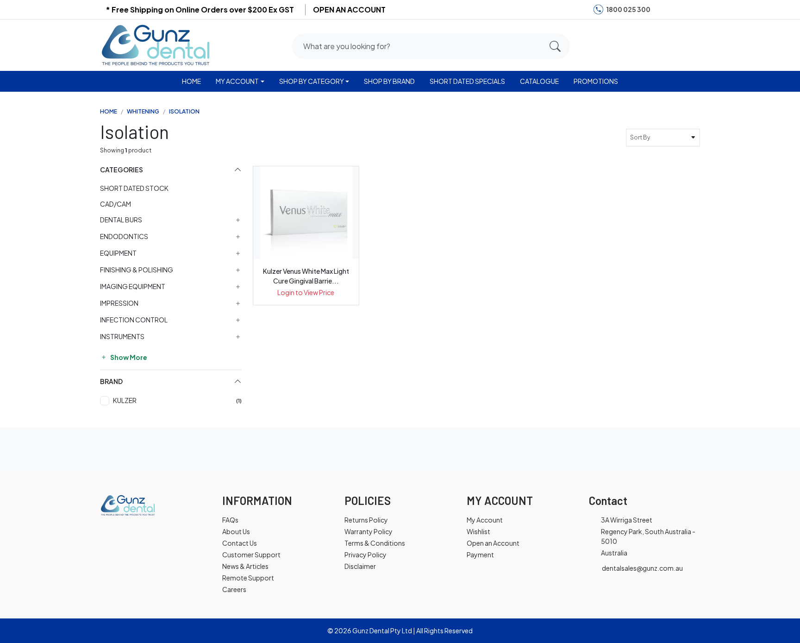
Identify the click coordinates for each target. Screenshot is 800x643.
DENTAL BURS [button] (121, 220)
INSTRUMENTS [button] (122, 336)
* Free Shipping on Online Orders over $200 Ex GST (200, 9)
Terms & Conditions (374, 543)
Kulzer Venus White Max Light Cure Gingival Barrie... (306, 276)
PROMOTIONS (596, 81)
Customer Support (251, 554)
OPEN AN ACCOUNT (349, 9)
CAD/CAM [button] (115, 204)
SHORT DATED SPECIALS (467, 81)
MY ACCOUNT (237, 81)
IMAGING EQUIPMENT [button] (132, 286)
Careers (234, 589)
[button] (656, 44)
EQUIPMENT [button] (118, 253)
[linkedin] (691, 9)
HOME (191, 81)
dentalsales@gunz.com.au (642, 568)
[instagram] (677, 9)
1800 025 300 (628, 9)
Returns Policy (366, 520)
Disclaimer (360, 566)
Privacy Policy (365, 554)
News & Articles (245, 566)
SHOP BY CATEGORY (311, 81)
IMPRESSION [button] (119, 303)
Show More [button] (128, 357)
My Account (485, 520)
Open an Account (493, 543)
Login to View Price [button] (305, 292)
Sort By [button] (641, 137)
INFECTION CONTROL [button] (134, 320)
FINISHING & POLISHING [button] (136, 270)
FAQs (230, 520)
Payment (480, 554)
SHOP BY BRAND (389, 81)
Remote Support (248, 578)
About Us (236, 531)
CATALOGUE (539, 81)
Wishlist (478, 531)
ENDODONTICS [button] (124, 236)
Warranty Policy (368, 531)
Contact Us (239, 543)
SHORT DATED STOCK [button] (134, 188)
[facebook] (663, 9)
